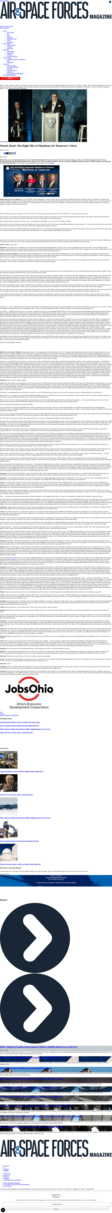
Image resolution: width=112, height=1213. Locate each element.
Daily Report (7, 43)
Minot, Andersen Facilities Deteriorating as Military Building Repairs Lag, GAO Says (25, 818)
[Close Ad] (109, 1207)
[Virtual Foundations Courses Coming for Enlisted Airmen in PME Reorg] (9, 768)
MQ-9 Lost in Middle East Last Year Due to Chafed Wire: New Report (31, 1078)
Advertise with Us (12, 70)
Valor (8, 61)
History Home (7, 57)
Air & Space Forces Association (12, 1180)
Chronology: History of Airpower (16, 59)
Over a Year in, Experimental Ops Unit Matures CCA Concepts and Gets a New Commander (41, 1116)
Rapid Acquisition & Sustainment (9, 715)
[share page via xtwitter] (7, 154)
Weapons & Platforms (10, 75)
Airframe (9, 46)
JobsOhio (52, 163)
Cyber (8, 40)
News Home (10, 32)
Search (11, 26)
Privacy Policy (8, 1186)
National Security (12, 39)
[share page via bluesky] (15, 154)
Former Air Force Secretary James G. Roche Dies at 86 (16, 794)
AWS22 (2, 713)
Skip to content (4, 0)
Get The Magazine (12, 56)
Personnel (9, 37)
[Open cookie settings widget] (3, 1210)
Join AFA (2, 26)
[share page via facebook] (5, 154)
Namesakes (10, 62)
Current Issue (10, 51)
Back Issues (10, 53)
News (5, 31)
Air (8, 34)
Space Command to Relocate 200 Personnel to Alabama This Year (19, 841)
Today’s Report (11, 45)
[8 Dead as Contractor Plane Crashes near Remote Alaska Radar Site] (9, 861)
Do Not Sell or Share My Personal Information (16, 1184)
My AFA (2, 28)
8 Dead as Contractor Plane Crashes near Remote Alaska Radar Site (20, 864)
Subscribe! (10, 48)
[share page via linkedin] (10, 154)
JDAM (13, 559)
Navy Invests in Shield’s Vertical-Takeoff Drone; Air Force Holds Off (31, 1096)
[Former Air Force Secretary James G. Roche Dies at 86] (9, 791)
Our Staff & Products (13, 67)
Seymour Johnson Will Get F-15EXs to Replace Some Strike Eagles (30, 1087)
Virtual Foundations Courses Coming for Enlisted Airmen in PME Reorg (21, 771)
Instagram (6, 1169)
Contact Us (10, 72)
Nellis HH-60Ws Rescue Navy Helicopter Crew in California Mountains (32, 1127)
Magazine (6, 50)
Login (7, 26)
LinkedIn (6, 1170)
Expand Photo (4, 141)
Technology (10, 42)
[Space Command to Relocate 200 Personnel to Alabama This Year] (9, 837)
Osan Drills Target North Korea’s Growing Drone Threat (26, 1068)
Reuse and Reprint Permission (15, 73)
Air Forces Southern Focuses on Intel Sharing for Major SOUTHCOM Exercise (36, 1105)
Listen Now (56, 885)
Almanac (9, 54)
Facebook (6, 1166)
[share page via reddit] (12, 154)
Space (8, 35)
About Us (6, 64)
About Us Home (11, 65)
